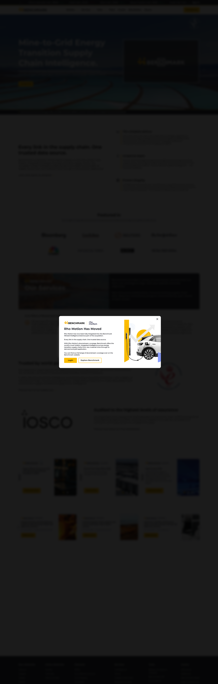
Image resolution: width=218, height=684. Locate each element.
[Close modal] (157, 319)
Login (70, 360)
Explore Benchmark (90, 360)
